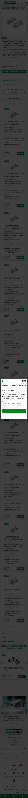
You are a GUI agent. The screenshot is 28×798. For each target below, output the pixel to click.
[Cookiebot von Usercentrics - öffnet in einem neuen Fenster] (20, 381)
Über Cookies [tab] (22, 385)
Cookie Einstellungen (13, 415)
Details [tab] (14, 385)
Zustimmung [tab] (5, 385)
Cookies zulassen (14, 410)
